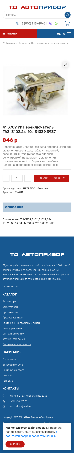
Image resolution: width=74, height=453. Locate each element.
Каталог (23, 43)
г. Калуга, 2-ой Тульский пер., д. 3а (27, 395)
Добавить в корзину (52, 178)
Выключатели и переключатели (49, 43)
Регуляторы (9, 301)
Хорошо (15, 444)
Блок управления (12, 328)
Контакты (8, 380)
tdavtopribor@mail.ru (19, 406)
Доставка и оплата (13, 370)
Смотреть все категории (17, 344)
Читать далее (10, 286)
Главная (10, 43)
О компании (9, 359)
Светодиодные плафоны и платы (21, 323)
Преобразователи (13, 317)
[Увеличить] (65, 64)
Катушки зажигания (14, 339)
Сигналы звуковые (13, 333)
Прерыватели (10, 312)
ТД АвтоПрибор (37, 253)
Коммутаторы (10, 307)
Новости (7, 375)
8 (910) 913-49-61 (34, 23)
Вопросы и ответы (13, 364)
